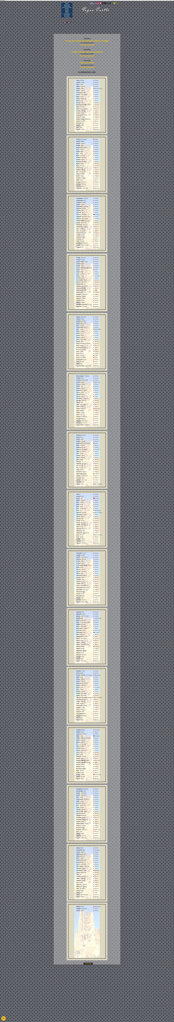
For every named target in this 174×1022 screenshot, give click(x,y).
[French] (65, 22)
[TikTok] (103, 3)
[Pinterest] (110, 3)
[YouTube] (100, 3)
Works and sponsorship (66, 7)
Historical (67, 10)
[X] (105, 3)
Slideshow (67, 11)
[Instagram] (98, 3)
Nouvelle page (67, 4)
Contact (66, 12)
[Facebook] (96, 3)
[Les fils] (107, 3)
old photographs (67, 14)
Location (67, 8)
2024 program (67, 15)
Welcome (67, 3)
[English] (69, 22)
